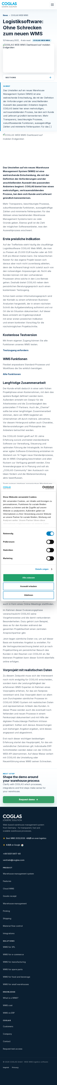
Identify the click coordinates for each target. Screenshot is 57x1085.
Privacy (15, 1067)
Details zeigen (42, 569)
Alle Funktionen (12, 374)
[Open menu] (52, 4)
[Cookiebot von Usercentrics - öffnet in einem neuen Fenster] (42, 487)
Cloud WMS (8, 888)
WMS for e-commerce (13, 954)
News (5, 15)
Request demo (28, 799)
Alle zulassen (28, 577)
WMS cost (7, 1005)
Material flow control (13, 926)
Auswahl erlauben (28, 586)
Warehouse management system (18, 874)
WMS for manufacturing (14, 962)
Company (7, 1034)
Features (7, 881)
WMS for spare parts (13, 969)
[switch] (50, 543)
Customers (8, 1026)
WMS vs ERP (9, 1013)
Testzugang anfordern (15, 350)
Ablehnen (28, 595)
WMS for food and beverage (16, 977)
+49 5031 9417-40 (12, 854)
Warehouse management (15, 903)
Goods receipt (9, 896)
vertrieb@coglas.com (13, 860)
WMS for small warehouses (16, 984)
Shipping (7, 918)
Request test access (12, 1049)
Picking (6, 911)
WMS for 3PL (9, 947)
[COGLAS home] (9, 4)
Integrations (8, 933)
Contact (6, 1041)
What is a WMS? (10, 998)
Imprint (6, 1067)
